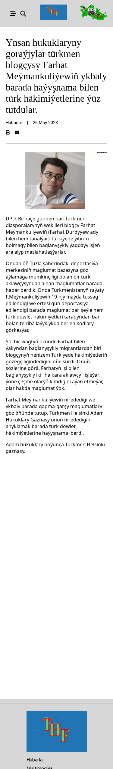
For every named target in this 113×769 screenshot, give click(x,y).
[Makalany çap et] (8, 132)
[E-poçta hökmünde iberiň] (17, 132)
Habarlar (35, 760)
